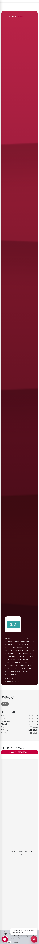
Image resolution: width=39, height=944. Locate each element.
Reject (16, 942)
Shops (14, 16)
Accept (8, 942)
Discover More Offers (18, 752)
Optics (5, 704)
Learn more (28, 938)
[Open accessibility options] (5, 939)
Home (8, 16)
